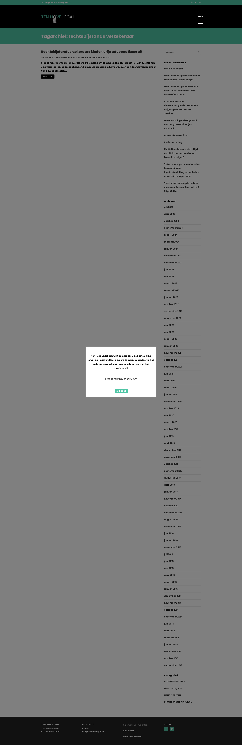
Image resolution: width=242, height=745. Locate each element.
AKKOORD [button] (121, 391)
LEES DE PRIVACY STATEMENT (121, 379)
